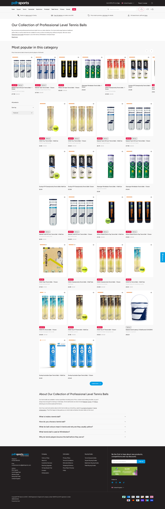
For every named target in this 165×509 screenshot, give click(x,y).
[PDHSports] (20, 3)
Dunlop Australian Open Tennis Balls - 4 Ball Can (52, 375)
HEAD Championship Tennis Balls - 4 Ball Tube (80, 282)
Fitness (62, 9)
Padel (13, 9)
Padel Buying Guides (90, 465)
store (146, 15)
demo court (29, 15)
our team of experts (86, 408)
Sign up (141, 461)
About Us (44, 460)
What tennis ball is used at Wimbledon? (54, 432)
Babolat (85, 401)
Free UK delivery (58, 15)
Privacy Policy (66, 458)
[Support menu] (152, 3)
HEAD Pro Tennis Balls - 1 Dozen (48, 329)
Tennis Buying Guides (90, 458)
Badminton (39, 9)
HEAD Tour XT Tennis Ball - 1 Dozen (106, 329)
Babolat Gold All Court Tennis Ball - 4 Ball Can (51, 234)
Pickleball (46, 9)
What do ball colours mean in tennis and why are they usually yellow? (66, 427)
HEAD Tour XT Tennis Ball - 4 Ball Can (78, 329)
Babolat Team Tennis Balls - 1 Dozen (44, 87)
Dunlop (89, 401)
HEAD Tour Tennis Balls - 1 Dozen (77, 141)
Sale (118, 3)
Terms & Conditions (68, 460)
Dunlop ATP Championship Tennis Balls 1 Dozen (139, 86)
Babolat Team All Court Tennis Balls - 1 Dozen (22, 88)
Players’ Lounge (142, 3)
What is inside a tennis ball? (49, 417)
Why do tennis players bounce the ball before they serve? (61, 437)
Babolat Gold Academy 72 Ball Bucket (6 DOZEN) (139, 329)
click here (105, 15)
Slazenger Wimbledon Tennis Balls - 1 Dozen (92, 86)
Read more (15, 37)
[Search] (108, 9)
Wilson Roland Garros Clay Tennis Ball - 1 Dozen (139, 234)
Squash (19, 9)
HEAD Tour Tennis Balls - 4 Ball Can (48, 141)
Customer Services (47, 463)
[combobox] (122, 9)
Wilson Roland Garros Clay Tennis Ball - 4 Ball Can (110, 234)
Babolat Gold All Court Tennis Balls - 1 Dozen (80, 234)
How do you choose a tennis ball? (52, 422)
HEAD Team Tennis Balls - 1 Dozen (48, 282)
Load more (95, 383)
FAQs (64, 470)
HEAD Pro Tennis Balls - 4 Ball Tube (135, 282)
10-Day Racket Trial (47, 468)
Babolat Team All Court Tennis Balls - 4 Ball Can (109, 141)
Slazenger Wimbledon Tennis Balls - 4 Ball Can (109, 186)
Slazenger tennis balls (17, 34)
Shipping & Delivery (68, 465)
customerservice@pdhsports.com (21, 465)
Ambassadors (45, 473)
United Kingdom (128, 3)
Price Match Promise (68, 468)
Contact (44, 470)
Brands (68, 9)
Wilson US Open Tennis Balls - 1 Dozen (68, 87)
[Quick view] (31, 57)
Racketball (31, 9)
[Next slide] (151, 51)
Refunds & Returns (68, 463)
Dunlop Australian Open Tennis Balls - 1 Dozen (80, 375)
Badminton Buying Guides (92, 463)
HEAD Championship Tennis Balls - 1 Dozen (115, 88)
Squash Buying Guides (91, 460)
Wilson (96, 401)
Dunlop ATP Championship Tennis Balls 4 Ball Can (52, 186)
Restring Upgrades (47, 465)
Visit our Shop (45, 458)
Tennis (24, 9)
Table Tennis (54, 9)
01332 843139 (16, 460)
